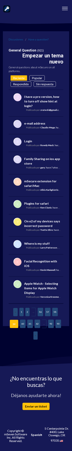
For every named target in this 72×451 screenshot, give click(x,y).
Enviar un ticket (36, 406)
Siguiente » (35, 335)
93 (58, 323)
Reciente (19, 78)
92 (51, 323)
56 (40, 311)
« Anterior (15, 312)
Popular (37, 78)
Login (28, 141)
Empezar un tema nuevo (42, 59)
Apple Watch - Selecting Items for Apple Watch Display (41, 288)
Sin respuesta (44, 84)
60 (22, 323)
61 (30, 323)
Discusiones (16, 39)
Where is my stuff (37, 243)
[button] (64, 7)
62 (37, 323)
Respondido (21, 84)
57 (47, 311)
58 (55, 311)
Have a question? (38, 39)
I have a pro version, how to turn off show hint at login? (41, 101)
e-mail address (34, 123)
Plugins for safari (36, 203)
